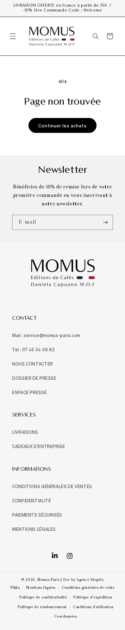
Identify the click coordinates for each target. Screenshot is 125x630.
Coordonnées (65, 616)
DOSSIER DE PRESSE (34, 378)
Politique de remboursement (42, 607)
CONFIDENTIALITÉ (31, 500)
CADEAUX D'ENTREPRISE (38, 446)
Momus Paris (48, 580)
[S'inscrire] (106, 222)
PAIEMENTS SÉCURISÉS (37, 514)
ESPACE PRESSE (29, 392)
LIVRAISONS (25, 432)
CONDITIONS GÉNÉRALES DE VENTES (52, 486)
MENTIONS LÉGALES (34, 529)
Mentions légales (41, 588)
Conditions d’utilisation (93, 607)
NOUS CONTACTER (32, 363)
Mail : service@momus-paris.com (46, 335)
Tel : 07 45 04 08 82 (33, 349)
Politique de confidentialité (43, 597)
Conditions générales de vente (88, 588)
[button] (13, 36)
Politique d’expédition (92, 597)
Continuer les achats (62, 125)
